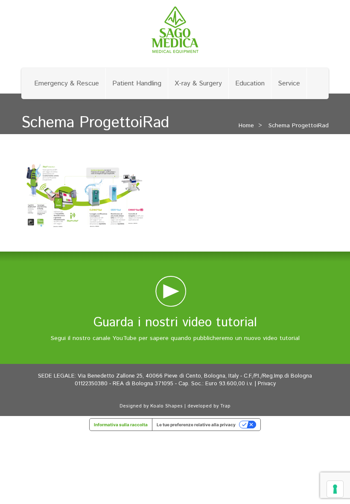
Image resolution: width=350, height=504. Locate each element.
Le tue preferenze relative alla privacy (196, 424)
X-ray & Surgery (198, 83)
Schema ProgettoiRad (298, 125)
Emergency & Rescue (66, 83)
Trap (225, 406)
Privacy (267, 384)
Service (289, 83)
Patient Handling (136, 83)
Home (246, 125)
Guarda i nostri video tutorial (175, 323)
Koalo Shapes (166, 406)
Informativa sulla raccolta (121, 424)
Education (250, 83)
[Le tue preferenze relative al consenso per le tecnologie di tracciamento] (335, 489)
